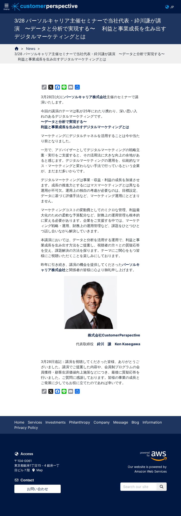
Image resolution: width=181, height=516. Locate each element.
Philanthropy (79, 422)
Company (102, 422)
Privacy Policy (26, 427)
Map (39, 470)
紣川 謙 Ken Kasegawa (118, 344)
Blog (135, 422)
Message (120, 422)
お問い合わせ (37, 489)
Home (19, 422)
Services (35, 422)
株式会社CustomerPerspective (114, 335)
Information (152, 422)
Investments (55, 422)
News (30, 48)
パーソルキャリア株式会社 (85, 97)
